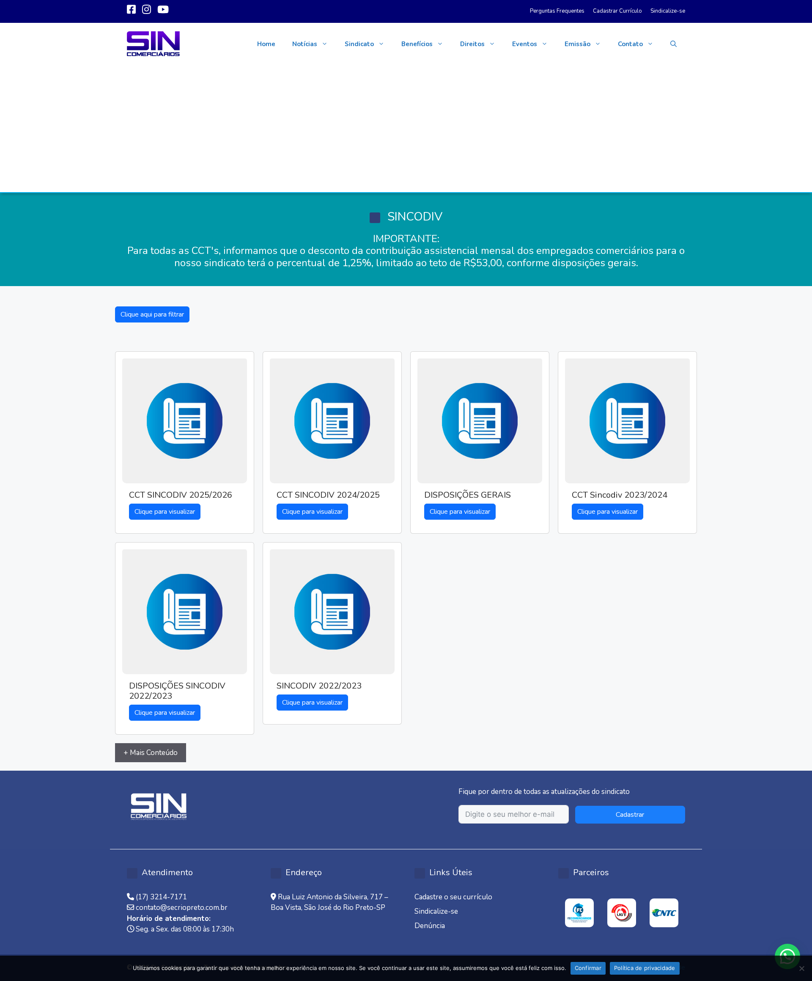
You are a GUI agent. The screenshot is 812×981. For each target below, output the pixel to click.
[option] (579, 913)
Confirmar (588, 967)
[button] (673, 44)
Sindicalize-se (667, 11)
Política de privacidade (644, 967)
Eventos (524, 44)
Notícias (304, 44)
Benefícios (417, 44)
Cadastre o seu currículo (453, 897)
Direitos (472, 44)
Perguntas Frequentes (557, 11)
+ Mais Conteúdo (150, 753)
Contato (630, 44)
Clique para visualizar (164, 511)
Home (266, 44)
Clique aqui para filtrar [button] (152, 314)
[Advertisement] (406, 128)
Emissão (577, 44)
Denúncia (429, 926)
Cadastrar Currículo (617, 11)
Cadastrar (630, 814)
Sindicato (359, 44)
